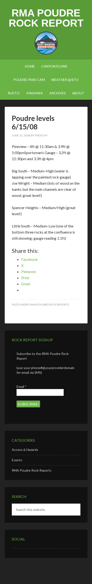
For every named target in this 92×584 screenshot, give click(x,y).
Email (21, 387)
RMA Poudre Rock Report (46, 18)
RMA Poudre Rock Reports (49, 304)
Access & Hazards (25, 450)
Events (17, 460)
